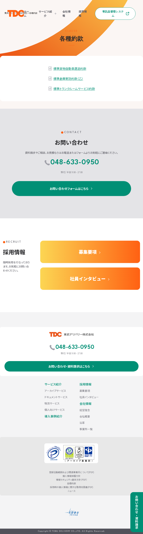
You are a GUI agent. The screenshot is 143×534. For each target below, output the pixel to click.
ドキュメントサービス (56, 397)
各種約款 (71, 483)
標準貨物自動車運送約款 (69, 68)
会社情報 (85, 403)
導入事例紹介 (53, 416)
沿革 (82, 423)
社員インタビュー (88, 278)
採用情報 (85, 384)
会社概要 (85, 416)
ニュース (72, 490)
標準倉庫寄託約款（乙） (68, 78)
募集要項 (88, 251)
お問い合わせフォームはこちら (69, 188)
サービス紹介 (45, 13)
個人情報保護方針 (71, 475)
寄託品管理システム (113, 13)
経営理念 (85, 410)
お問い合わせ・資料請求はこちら (69, 366)
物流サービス (52, 403)
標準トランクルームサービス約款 (74, 88)
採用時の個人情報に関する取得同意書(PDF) (71, 487)
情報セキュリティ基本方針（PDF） (71, 479)
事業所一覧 (86, 429)
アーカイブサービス (55, 391)
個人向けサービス (55, 410)
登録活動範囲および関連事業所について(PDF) (71, 472)
